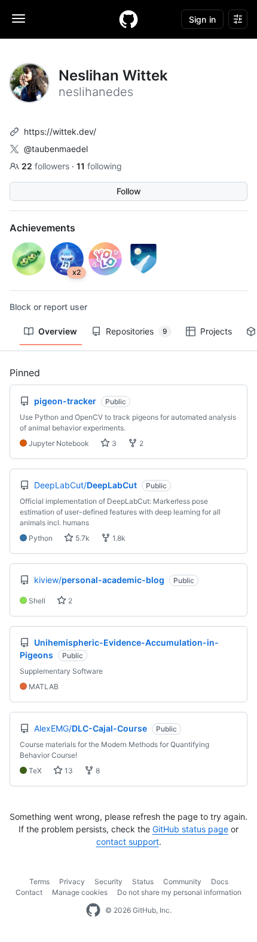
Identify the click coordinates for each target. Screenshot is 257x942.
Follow (129, 191)
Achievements (42, 228)
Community (182, 881)
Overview (57, 331)
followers (47, 166)
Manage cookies (80, 892)
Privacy (72, 881)
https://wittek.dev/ (60, 131)
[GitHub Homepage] (93, 910)
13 (68, 770)
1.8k (118, 538)
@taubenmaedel (56, 149)
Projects (216, 331)
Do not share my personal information (179, 892)
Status (143, 881)
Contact (29, 892)
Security (108, 881)
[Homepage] (128, 19)
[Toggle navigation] (18, 18)
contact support (127, 841)
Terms (39, 881)
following (99, 166)
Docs (219, 881)
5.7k (82, 538)
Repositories (136, 331)
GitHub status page (190, 829)
